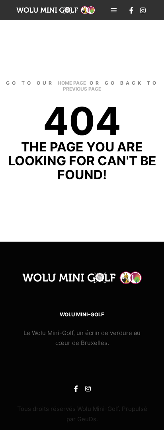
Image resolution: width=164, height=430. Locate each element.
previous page (82, 89)
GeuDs (86, 419)
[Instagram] (143, 10)
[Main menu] (114, 10)
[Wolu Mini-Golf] (56, 10)
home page (72, 83)
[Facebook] (131, 10)
